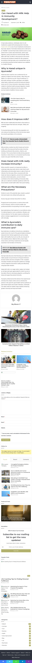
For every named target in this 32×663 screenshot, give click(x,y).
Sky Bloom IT (6, 22)
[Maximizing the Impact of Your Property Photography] (5, 589)
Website (3, 427)
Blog (3, 638)
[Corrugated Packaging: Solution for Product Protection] (6, 466)
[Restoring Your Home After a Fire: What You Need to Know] (5, 603)
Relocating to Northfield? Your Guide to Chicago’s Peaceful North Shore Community (20, 479)
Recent (15, 459)
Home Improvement (7, 635)
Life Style (4, 626)
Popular (5, 459)
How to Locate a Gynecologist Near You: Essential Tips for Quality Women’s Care (8, 383)
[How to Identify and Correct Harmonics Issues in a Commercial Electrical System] (6, 473)
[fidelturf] (10, 2)
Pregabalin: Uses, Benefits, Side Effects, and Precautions (23, 366)
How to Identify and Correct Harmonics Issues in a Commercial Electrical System (20, 472)
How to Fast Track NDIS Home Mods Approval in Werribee (7, 366)
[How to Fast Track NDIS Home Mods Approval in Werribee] (8, 359)
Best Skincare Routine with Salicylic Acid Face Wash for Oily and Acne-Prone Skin (20, 109)
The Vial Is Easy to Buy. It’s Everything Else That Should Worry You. (20, 100)
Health (7, 7)
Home (4, 7)
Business (4, 631)
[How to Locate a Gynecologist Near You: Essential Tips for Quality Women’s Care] (8, 376)
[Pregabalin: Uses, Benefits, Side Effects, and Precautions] (24, 359)
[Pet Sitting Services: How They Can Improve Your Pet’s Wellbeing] (6, 487)
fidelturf (4, 624)
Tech (3, 628)
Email (3, 422)
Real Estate (5, 642)
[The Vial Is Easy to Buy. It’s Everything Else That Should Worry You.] (5, 100)
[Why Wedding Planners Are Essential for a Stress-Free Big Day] (5, 611)
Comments (26, 459)
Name (3, 416)
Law (3, 640)
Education (4, 645)
